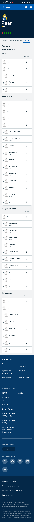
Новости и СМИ (23, 378)
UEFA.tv (5, 393)
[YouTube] (5, 471)
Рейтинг (5, 404)
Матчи (5, 40)
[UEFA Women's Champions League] (6, 2)
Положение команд (15, 40)
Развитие (21, 371)
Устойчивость (7, 378)
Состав (26, 40)
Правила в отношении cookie (12, 490)
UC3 (19, 397)
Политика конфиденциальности (13, 486)
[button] (30, 7)
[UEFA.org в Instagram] (20, 463)
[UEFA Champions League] (3, 2)
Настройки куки (7, 495)
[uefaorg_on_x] (5, 463)
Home (7, 7)
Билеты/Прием (7, 409)
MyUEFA (20, 393)
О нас (4, 364)
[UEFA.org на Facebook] (12, 463)
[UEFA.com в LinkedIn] (27, 463)
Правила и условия (9, 481)
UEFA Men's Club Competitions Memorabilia (8, 429)
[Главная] (8, 359)
